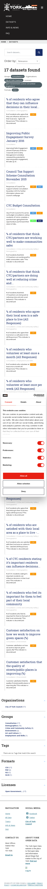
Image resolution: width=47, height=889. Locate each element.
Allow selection (23, 484)
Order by (9, 61)
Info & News (12, 27)
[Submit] (39, 52)
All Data (8, 817)
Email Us (9, 855)
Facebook (33, 813)
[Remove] (22, 76)
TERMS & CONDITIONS (35, 885)
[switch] (40, 450)
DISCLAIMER (31, 883)
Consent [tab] (8, 402)
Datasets (11, 22)
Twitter (32, 817)
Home (9, 16)
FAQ (8, 33)
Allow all (23, 476)
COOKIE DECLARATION (18, 885)
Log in (28, 871)
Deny (23, 491)
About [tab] (38, 402)
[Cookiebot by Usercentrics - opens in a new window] (33, 395)
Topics (7, 821)
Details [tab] (24, 402)
